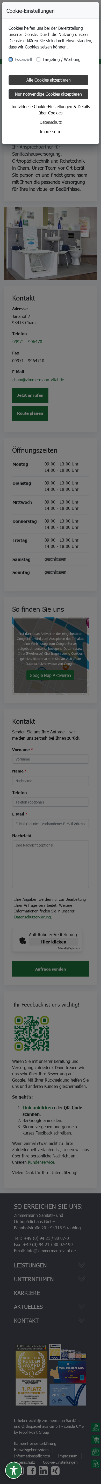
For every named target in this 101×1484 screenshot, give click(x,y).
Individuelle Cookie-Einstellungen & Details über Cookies (50, 109)
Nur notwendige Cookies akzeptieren (48, 94)
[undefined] (13, 1470)
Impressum (50, 131)
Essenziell (23, 59)
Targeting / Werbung (61, 59)
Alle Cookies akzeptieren (48, 80)
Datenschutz (51, 122)
